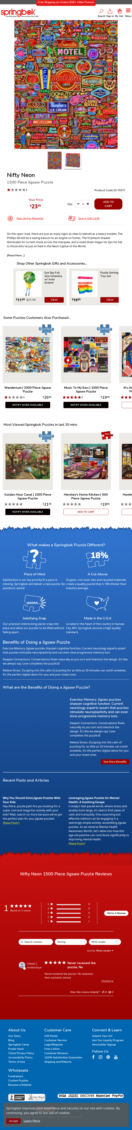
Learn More (32, 1121)
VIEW (54, 300)
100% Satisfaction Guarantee (63, 1057)
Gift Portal (51, 1036)
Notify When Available (27, 405)
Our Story (14, 1036)
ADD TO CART (108, 204)
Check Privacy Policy (21, 1053)
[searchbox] (36, 942)
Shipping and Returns (58, 1062)
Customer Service (55, 1040)
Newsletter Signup (104, 1045)
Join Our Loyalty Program (108, 1040)
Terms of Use (16, 1062)
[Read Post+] (11, 823)
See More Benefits (114, 762)
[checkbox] (105, 942)
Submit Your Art (102, 1036)
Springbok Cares (18, 1045)
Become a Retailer (20, 1085)
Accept (13, 1121)
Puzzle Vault (16, 1049)
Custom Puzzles (18, 1080)
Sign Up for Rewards (29, 218)
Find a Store (52, 1049)
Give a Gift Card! (89, 218)
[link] (68, 922)
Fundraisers (15, 1076)
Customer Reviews (56, 1053)
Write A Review (116, 913)
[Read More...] (16, 255)
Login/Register (53, 1045)
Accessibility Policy (20, 1057)
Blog (11, 1040)
